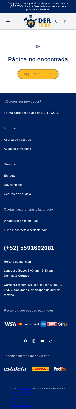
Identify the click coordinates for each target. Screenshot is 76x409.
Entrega (9, 175)
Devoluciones (13, 184)
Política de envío (19, 402)
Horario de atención (17, 261)
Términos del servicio (21, 395)
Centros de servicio (17, 194)
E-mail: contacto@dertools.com (26, 230)
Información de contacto (22, 399)
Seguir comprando (38, 73)
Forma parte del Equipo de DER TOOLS (31, 112)
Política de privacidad (21, 392)
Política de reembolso (21, 406)
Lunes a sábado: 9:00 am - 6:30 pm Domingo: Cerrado (28, 273)
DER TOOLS (25, 389)
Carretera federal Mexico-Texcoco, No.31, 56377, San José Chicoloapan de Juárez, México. (33, 290)
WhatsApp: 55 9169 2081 (21, 220)
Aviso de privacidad (17, 148)
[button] (8, 21)
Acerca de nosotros (17, 139)
